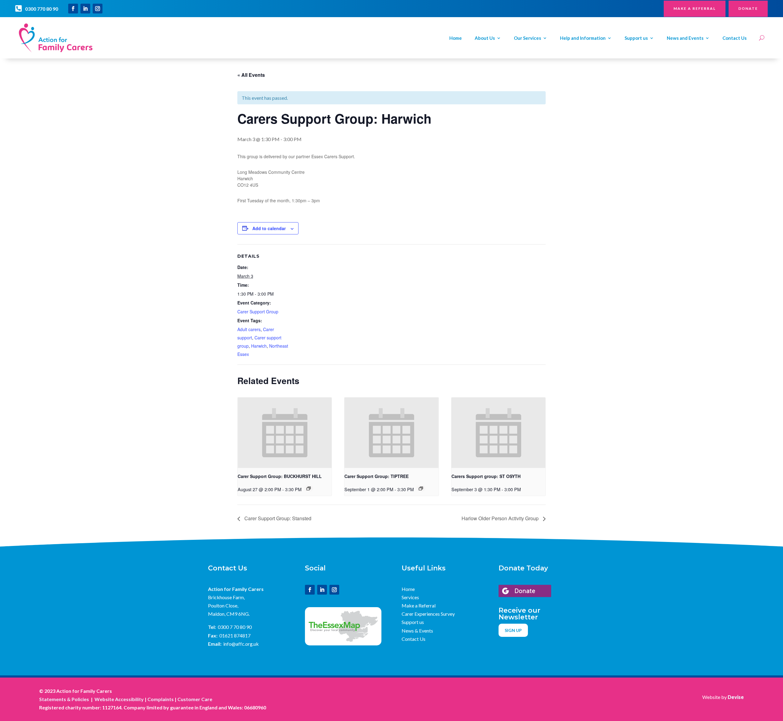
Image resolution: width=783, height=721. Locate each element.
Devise (736, 697)
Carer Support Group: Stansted (277, 518)
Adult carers (249, 329)
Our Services (527, 38)
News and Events (685, 38)
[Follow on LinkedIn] (85, 8)
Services (410, 597)
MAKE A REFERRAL (695, 8)
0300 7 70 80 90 (235, 627)
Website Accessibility (119, 699)
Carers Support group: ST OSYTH (486, 476)
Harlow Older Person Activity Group (501, 518)
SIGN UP (513, 630)
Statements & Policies (64, 699)
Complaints (160, 699)
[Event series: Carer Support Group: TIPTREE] (421, 488)
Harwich (259, 346)
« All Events (251, 74)
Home (455, 38)
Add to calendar (269, 228)
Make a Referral (419, 605)
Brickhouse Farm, (226, 597)
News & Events (417, 630)
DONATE (748, 8)
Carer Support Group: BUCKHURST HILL (280, 476)
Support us (636, 38)
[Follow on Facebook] (73, 8)
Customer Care (194, 699)
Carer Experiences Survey (428, 614)
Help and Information (583, 38)
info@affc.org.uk (241, 644)
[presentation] (285, 433)
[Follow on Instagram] (97, 8)
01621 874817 (234, 635)
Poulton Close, (223, 605)
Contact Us (734, 38)
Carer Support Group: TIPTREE (376, 476)
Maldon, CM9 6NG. (229, 614)
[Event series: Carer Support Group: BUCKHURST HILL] (308, 488)
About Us (485, 38)
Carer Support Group (257, 311)
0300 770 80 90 (41, 9)
